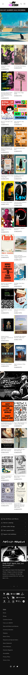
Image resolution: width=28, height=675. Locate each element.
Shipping (5, 633)
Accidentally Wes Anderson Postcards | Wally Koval (20, 337)
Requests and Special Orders (10, 639)
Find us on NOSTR (8, 623)
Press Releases (7, 646)
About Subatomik (7, 643)
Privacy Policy (6, 656)
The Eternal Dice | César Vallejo (6, 229)
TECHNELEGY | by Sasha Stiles (6, 310)
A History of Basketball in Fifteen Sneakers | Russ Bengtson (6, 477)
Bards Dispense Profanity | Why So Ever (19, 476)
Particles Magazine (8, 650)
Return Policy (6, 636)
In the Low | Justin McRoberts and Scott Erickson (20, 203)
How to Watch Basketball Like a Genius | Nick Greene (20, 423)
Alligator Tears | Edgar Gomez (19, 93)
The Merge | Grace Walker (6, 202)
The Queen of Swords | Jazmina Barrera (19, 176)
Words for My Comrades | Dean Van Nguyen (6, 284)
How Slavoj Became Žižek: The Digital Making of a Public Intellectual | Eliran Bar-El (6, 94)
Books (4, 612)
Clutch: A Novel (4, 255)
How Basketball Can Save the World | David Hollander (7, 423)
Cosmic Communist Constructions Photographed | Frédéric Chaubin (20, 257)
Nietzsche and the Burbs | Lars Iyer (19, 310)
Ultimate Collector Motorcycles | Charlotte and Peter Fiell (7, 337)
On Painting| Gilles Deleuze (20, 66)
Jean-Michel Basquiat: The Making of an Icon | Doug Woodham (6, 149)
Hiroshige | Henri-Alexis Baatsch (19, 284)
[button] (3, 4)
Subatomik (15, 673)
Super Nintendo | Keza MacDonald (19, 122)
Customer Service (7, 619)
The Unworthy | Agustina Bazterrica (19, 229)
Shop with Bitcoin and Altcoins (10, 626)
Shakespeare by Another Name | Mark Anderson (6, 450)
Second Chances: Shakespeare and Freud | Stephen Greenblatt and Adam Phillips (19, 505)
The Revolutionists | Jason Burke (19, 149)
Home (4, 609)
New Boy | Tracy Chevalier (6, 503)
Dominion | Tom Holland (6, 364)
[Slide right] (17, 586)
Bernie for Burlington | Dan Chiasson (7, 122)
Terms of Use (6, 660)
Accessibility (6, 653)
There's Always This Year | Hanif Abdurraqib (19, 450)
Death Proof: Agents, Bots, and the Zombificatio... (13, 564)
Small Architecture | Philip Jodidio (19, 365)
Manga (4, 616)
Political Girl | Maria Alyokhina (5, 67)
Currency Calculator (8, 629)
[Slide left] (10, 586)
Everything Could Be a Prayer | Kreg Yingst (7, 176)
